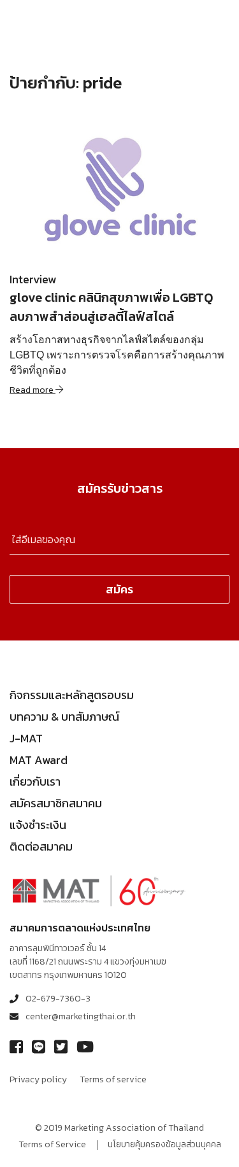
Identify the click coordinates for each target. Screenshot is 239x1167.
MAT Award (39, 759)
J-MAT (26, 738)
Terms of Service (52, 1144)
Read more (32, 390)
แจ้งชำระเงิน (38, 824)
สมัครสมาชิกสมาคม (56, 803)
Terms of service (113, 1079)
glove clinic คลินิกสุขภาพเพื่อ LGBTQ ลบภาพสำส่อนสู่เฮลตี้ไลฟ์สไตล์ (111, 307)
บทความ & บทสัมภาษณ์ (64, 716)
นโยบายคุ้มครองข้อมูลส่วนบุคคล (164, 1144)
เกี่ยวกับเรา (35, 781)
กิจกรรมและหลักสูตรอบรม (72, 695)
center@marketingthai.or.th (80, 1016)
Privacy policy (38, 1079)
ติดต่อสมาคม (41, 846)
